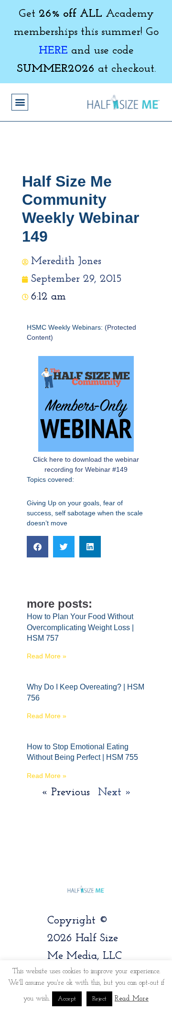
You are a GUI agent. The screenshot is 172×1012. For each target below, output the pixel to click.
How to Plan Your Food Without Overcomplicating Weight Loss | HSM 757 (80, 627)
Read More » (46, 656)
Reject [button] (99, 999)
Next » (114, 792)
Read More (132, 998)
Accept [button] (67, 999)
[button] (19, 102)
